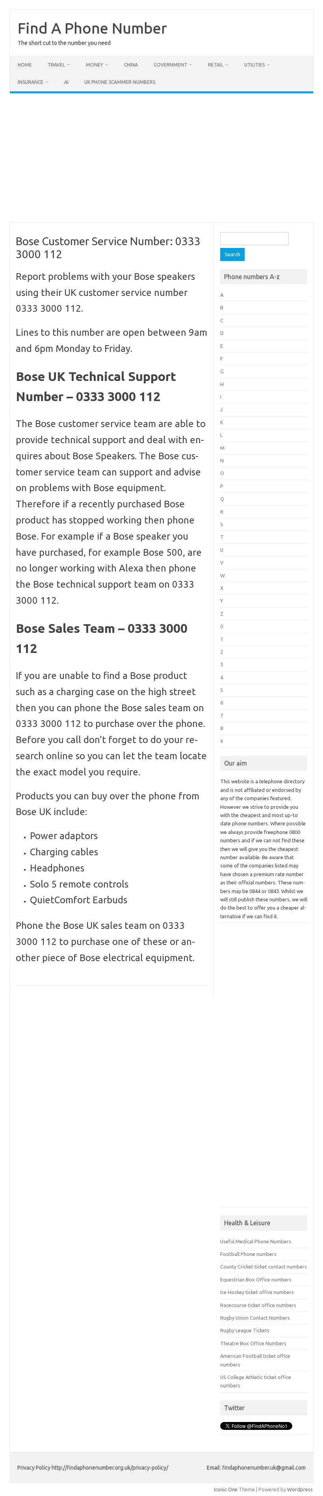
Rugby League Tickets (244, 1330)
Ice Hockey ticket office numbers (257, 1292)
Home (25, 64)
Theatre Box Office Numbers (253, 1343)
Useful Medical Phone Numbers (255, 1241)
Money (94, 64)
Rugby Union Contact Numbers (255, 1317)
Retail (215, 64)
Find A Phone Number (92, 28)
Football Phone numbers (248, 1254)
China (131, 64)
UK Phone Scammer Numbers (119, 82)
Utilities (254, 64)
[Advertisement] (161, 158)
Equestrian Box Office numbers (255, 1279)
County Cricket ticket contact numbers (263, 1266)
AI (66, 82)
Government (170, 64)
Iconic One (226, 1489)
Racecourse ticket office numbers (258, 1305)
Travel (56, 64)
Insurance (30, 82)
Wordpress (300, 1489)
